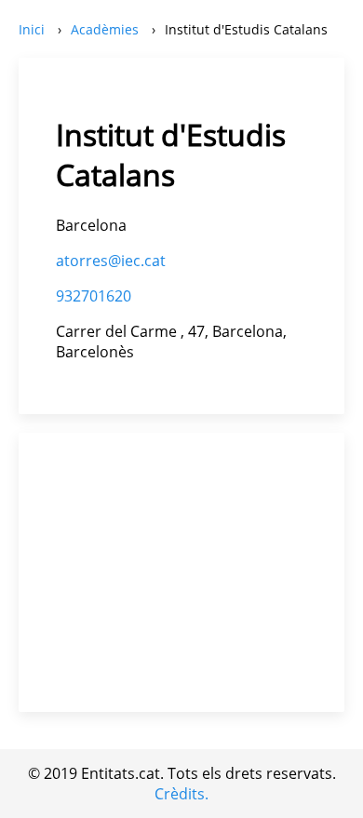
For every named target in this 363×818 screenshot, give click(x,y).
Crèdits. (181, 794)
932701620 (93, 296)
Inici (32, 29)
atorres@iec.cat (111, 260)
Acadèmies (105, 29)
